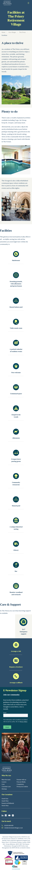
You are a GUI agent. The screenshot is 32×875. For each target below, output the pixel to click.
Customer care (6, 786)
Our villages (12, 32)
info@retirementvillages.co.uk (13, 828)
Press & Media (21, 782)
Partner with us (21, 779)
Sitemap (4, 789)
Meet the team (6, 779)
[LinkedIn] (2, 815)
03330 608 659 (8, 825)
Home (3, 32)
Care (3, 784)
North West (5, 805)
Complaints (20, 784)
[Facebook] (6, 815)
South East (5, 798)
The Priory (22, 32)
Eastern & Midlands (8, 803)
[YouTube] (9, 815)
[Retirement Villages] (7, 3)
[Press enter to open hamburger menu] (28, 3)
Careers (4, 782)
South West (5, 801)
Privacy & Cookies (22, 786)
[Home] (7, 769)
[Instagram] (13, 815)
